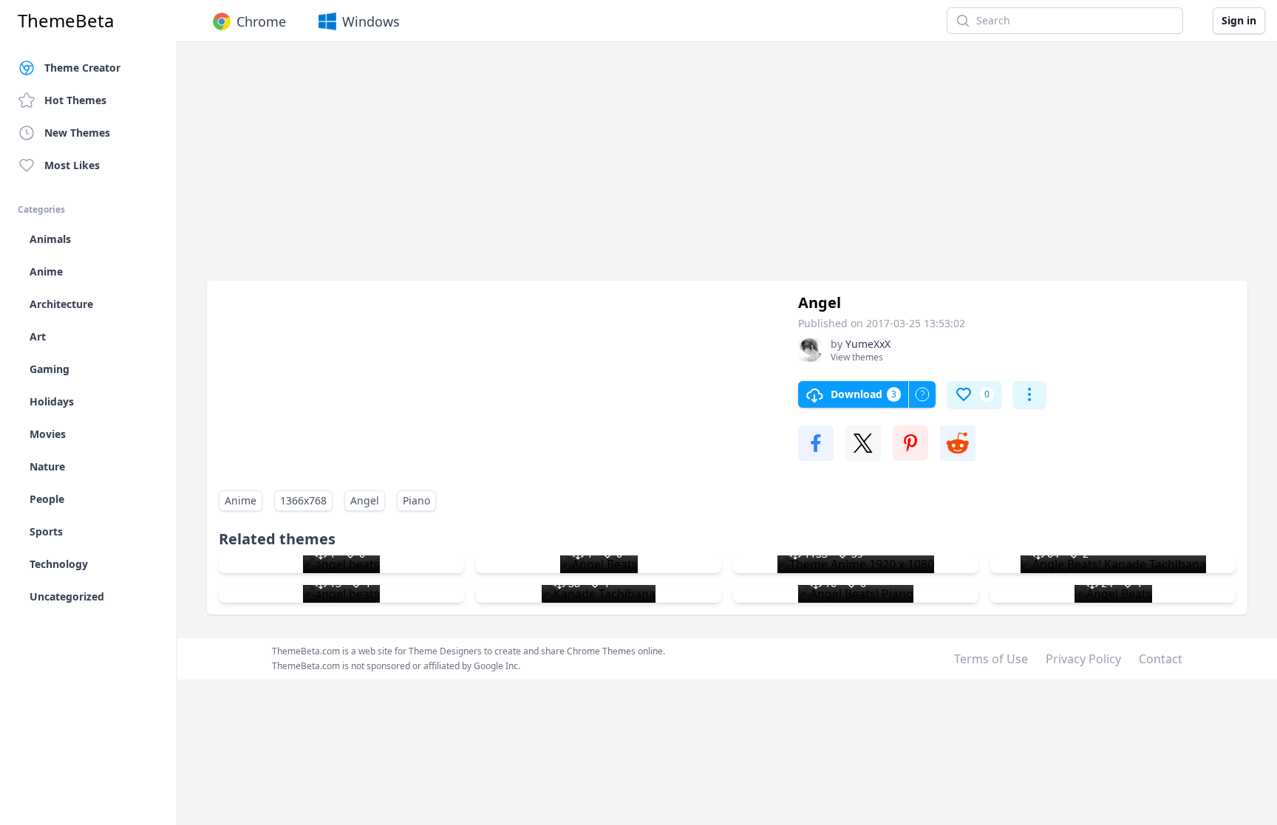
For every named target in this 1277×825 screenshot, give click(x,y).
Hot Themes (75, 100)
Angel (364, 500)
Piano (416, 500)
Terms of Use (991, 659)
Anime (240, 500)
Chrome (261, 21)
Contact (1160, 659)
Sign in (1239, 20)
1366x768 (303, 500)
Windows (371, 21)
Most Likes (72, 165)
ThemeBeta (66, 20)
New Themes (77, 133)
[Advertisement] (650, 168)
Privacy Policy (1083, 659)
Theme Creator (82, 68)
